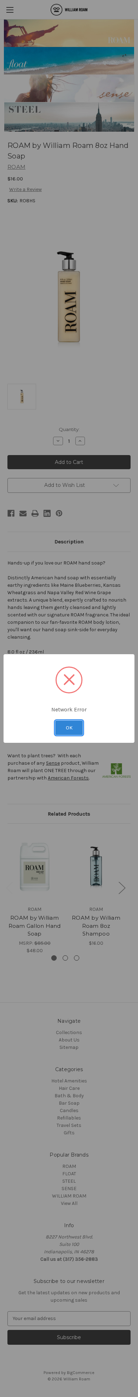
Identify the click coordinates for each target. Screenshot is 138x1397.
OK (69, 727)
